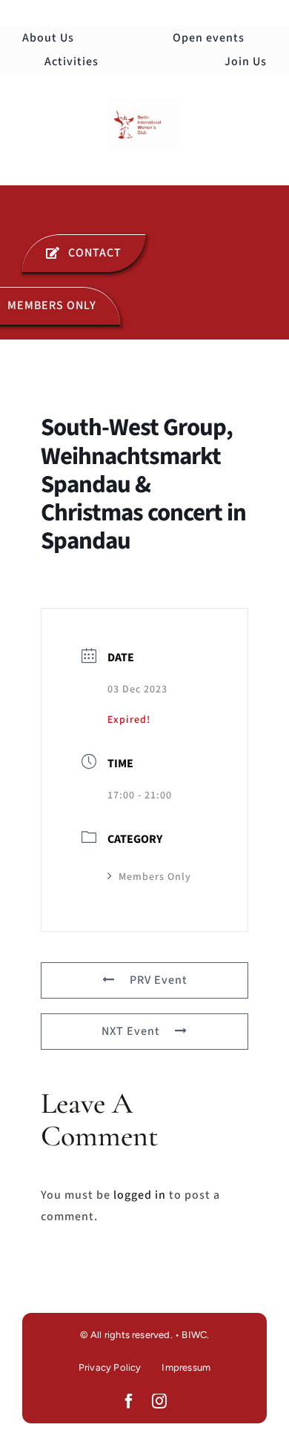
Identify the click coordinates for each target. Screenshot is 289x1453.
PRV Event (158, 980)
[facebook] (129, 1401)
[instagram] (159, 1401)
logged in (139, 1195)
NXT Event (131, 1031)
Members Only (155, 877)
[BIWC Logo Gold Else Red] (144, 105)
